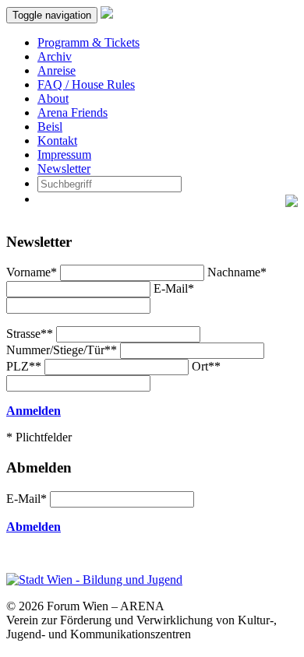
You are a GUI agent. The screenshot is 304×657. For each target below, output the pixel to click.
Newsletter (63, 168)
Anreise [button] (56, 70)
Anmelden (33, 410)
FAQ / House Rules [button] (86, 84)
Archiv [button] (54, 56)
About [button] (53, 98)
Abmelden (33, 526)
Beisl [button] (49, 126)
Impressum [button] (64, 154)
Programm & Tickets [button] (88, 42)
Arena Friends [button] (72, 112)
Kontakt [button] (57, 140)
